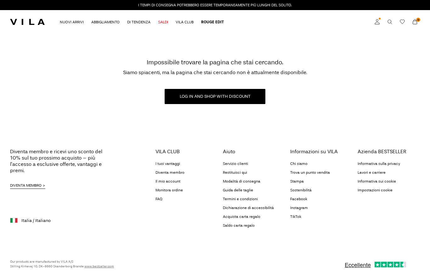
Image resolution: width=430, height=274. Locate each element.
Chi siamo (299, 163)
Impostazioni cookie (375, 190)
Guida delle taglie (238, 190)
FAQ (159, 199)
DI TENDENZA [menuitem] (138, 22)
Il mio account (168, 181)
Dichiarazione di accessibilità (248, 208)
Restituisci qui (235, 172)
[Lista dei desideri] (402, 22)
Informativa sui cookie (377, 181)
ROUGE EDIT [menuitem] (212, 22)
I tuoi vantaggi (168, 163)
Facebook (298, 199)
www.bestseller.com (99, 266)
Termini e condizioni (240, 199)
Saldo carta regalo (239, 225)
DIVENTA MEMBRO (26, 185)
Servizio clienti (235, 163)
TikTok (295, 216)
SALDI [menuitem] (163, 22)
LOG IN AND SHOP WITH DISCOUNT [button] (215, 96)
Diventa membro (170, 172)
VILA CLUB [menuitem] (185, 22)
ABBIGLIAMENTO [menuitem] (105, 22)
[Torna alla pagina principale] (27, 21)
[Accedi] (377, 22)
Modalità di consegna (241, 181)
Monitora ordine (169, 190)
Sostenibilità (301, 190)
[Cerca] (390, 22)
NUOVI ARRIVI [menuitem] (72, 22)
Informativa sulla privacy (379, 163)
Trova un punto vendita (310, 172)
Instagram (299, 208)
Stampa (297, 181)
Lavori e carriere (372, 172)
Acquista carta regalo (241, 216)
